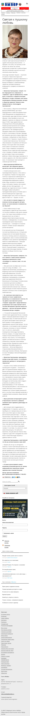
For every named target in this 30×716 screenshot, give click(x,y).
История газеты (5, 614)
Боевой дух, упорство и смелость (10, 597)
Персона (13, 12)
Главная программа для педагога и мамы (12, 589)
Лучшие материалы (6, 669)
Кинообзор (4, 667)
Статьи (8, 12)
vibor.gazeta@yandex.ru (7, 694)
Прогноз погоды (6, 542)
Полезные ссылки (7, 546)
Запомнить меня (9, 533)
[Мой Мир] (18, 476)
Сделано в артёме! (6, 632)
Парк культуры (5, 663)
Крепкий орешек (6, 594)
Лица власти (4, 647)
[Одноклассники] (16, 476)
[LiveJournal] (19, 476)
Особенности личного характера (10, 602)
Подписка (3, 622)
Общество (4, 673)
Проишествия (5, 661)
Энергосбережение (6, 637)
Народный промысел (7, 633)
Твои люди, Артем (6, 643)
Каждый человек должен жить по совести (12, 555)
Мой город (9, 577)
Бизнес (3, 654)
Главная (3, 12)
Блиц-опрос (4, 635)
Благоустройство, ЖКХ (7, 650)
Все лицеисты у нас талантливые (10, 560)
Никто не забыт (5, 641)
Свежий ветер (5, 660)
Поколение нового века (7, 639)
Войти (4, 536)
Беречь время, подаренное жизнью (10, 586)
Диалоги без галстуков (12, 557)
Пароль (4, 528)
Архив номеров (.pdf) (12, 493)
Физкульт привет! (6, 665)
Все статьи (4, 628)
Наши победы (5, 618)
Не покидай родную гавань (9, 569)
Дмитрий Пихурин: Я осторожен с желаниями (13, 565)
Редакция (3, 616)
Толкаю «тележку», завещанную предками (12, 600)
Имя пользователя (8, 522)
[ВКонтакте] (13, 476)
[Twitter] (14, 476)
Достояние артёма (6, 630)
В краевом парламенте (7, 652)
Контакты (3, 620)
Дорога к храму (5, 656)
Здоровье (3, 658)
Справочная (4, 624)
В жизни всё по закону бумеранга (10, 592)
